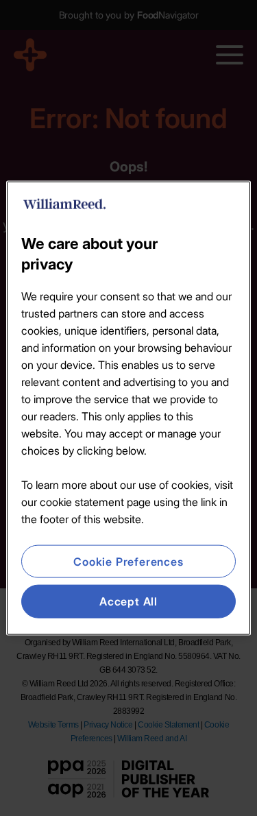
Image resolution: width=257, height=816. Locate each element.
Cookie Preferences (128, 561)
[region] (128, 408)
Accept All (128, 601)
